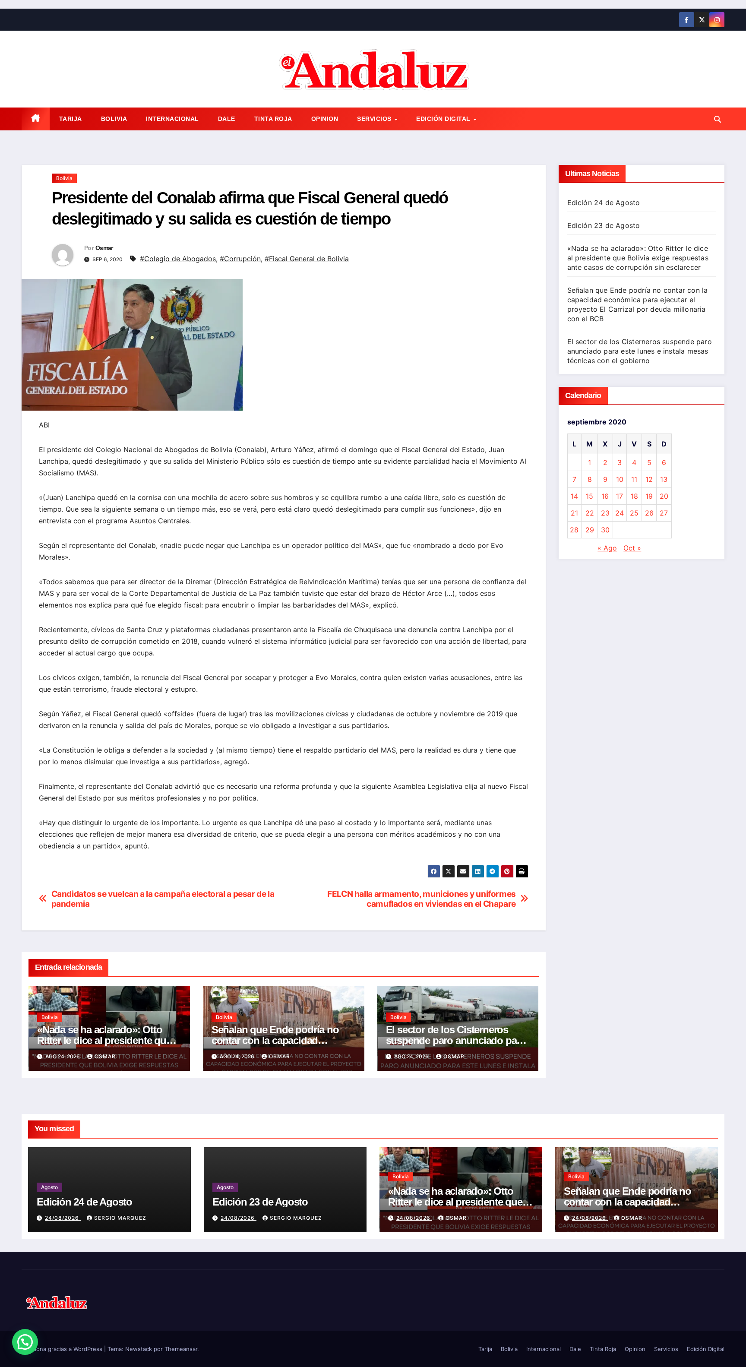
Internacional (172, 118)
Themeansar (180, 1348)
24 (619, 513)
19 (649, 496)
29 (589, 529)
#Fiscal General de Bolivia (307, 258)
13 (663, 479)
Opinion (324, 118)
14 (574, 496)
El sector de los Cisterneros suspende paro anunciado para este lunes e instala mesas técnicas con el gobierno (639, 351)
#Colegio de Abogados (178, 258)
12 (649, 479)
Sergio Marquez (120, 1218)
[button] (717, 119)
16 (605, 496)
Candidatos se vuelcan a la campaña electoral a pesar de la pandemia (163, 899)
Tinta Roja (273, 118)
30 (605, 529)
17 (619, 496)
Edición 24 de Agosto (603, 202)
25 (634, 513)
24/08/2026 (63, 1218)
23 (605, 513)
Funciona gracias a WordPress (63, 1348)
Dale (226, 118)
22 (589, 513)
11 (634, 479)
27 (664, 513)
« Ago (607, 548)
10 (619, 479)
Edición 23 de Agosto (603, 225)
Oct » (632, 548)
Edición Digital (444, 118)
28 (574, 529)
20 (664, 496)
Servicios (375, 118)
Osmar (104, 247)
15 (589, 496)
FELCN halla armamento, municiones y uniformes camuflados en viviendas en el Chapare (421, 899)
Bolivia (114, 118)
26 (649, 513)
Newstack (138, 1348)
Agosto (49, 1187)
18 (634, 496)
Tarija (70, 118)
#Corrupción (240, 258)
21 (574, 513)
